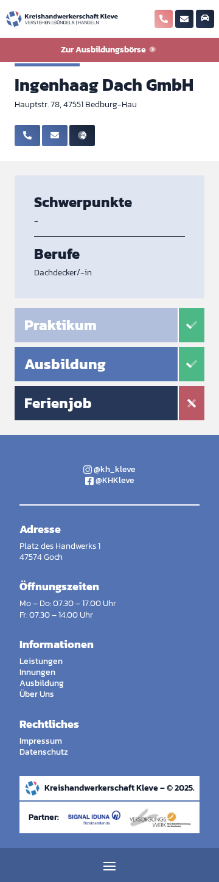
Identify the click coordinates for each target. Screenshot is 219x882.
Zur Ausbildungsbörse (104, 49)
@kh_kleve (114, 469)
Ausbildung (41, 683)
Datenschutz (43, 752)
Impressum (40, 741)
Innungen (37, 672)
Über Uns (36, 694)
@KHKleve (114, 480)
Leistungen (41, 661)
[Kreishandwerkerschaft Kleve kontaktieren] (184, 19)
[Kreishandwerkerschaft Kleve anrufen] (163, 19)
